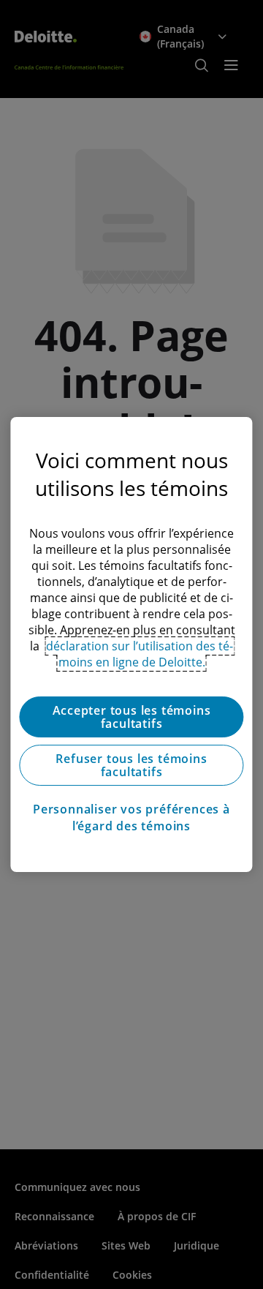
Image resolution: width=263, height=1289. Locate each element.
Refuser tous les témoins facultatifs (131, 765)
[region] (131, 644)
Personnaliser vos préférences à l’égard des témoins (131, 817)
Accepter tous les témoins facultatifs (132, 717)
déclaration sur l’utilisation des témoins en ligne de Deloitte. (139, 654)
